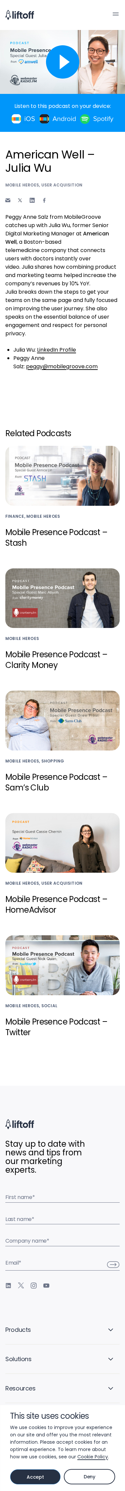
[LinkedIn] (8, 1286)
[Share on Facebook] (44, 200)
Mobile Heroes (22, 185)
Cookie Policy (92, 1456)
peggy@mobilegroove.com (62, 366)
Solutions (18, 1359)
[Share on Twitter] (20, 200)
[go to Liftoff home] (19, 15)
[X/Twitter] (21, 1286)
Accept (35, 1477)
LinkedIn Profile (56, 350)
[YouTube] (46, 1286)
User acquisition (62, 185)
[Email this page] (7, 200)
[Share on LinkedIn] (32, 200)
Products (18, 1330)
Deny (89, 1476)
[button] (116, 14)
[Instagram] (34, 1286)
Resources (20, 1388)
